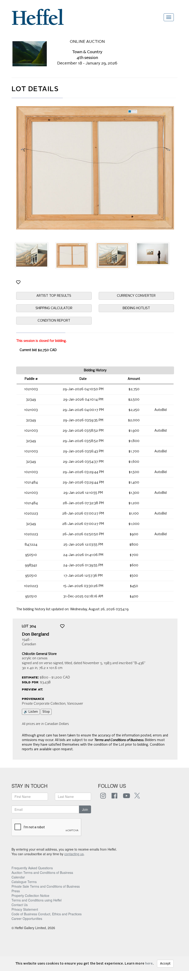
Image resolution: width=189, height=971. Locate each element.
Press (16, 891)
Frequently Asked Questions (32, 868)
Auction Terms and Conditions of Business (42, 872)
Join (85, 809)
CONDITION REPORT (54, 320)
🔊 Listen (31, 711)
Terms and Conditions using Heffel (37, 900)
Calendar (18, 877)
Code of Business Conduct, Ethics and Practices (47, 914)
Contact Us (20, 904)
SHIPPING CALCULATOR (53, 308)
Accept (165, 963)
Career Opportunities (27, 918)
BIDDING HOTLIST (136, 308)
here (149, 963)
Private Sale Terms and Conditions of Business (46, 886)
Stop (46, 711)
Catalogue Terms (24, 881)
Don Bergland (35, 634)
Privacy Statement (25, 909)
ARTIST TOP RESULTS (53, 295)
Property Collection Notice (30, 895)
